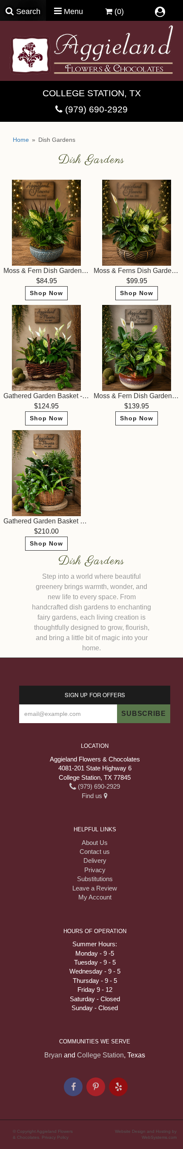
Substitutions (95, 878)
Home (21, 139)
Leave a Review (94, 888)
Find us (93, 795)
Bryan (53, 1055)
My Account (95, 897)
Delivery (94, 860)
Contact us (95, 851)
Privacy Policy (55, 1137)
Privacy (95, 869)
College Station (100, 1055)
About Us (95, 842)
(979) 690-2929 (96, 109)
